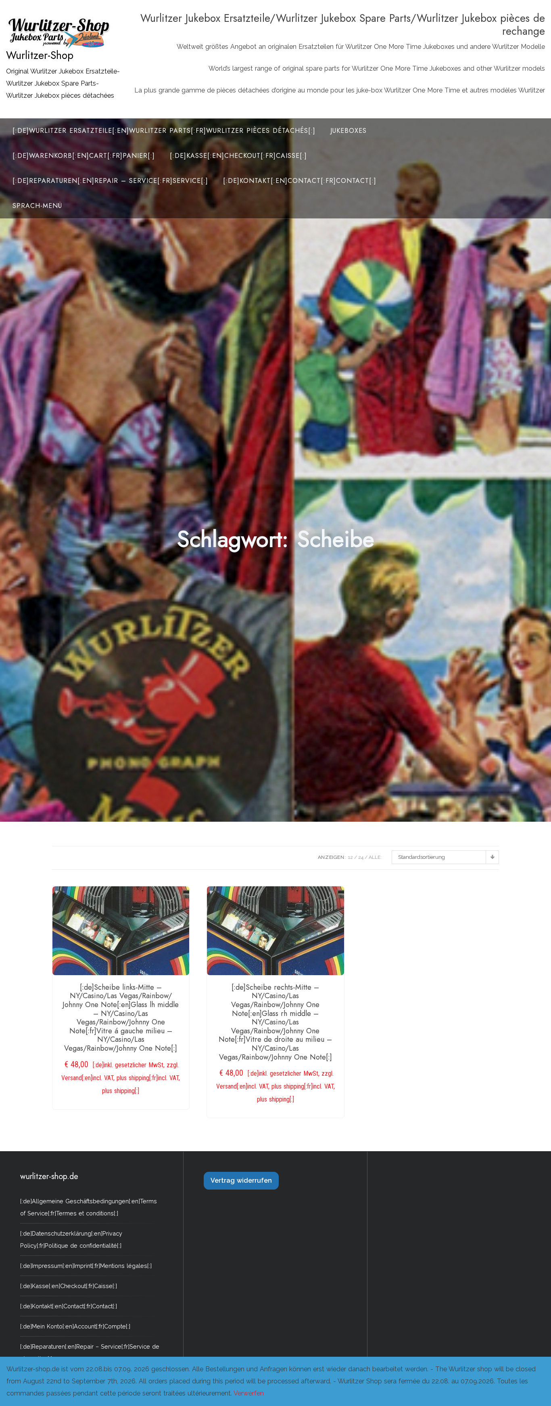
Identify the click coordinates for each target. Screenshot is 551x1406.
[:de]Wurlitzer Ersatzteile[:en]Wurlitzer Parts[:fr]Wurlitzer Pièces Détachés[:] (164, 130)
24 (360, 857)
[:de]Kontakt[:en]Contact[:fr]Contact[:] (299, 180)
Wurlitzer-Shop (39, 55)
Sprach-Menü (37, 205)
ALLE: (375, 857)
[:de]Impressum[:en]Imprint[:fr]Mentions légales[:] (86, 1265)
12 (350, 857)
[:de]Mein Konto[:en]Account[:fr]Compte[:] (75, 1326)
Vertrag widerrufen (241, 1180)
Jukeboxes (348, 130)
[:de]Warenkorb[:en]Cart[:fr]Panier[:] (84, 155)
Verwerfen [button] (249, 1393)
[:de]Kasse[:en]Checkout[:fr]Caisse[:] (238, 155)
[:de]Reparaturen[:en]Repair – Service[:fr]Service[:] (110, 180)
